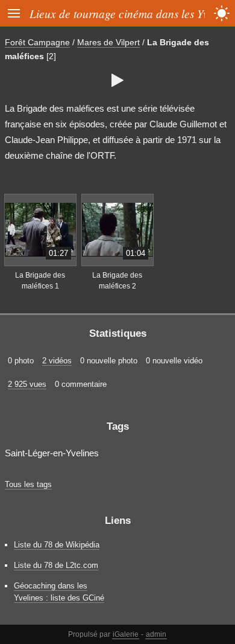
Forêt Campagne (37, 42)
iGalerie (126, 634)
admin (156, 634)
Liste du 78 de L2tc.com (56, 565)
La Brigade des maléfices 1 (40, 281)
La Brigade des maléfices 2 (117, 281)
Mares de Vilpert (108, 42)
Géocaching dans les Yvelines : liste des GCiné (59, 591)
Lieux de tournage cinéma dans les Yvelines (132, 13)
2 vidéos (57, 360)
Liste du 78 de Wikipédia (56, 544)
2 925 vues (27, 384)
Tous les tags (28, 484)
